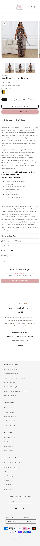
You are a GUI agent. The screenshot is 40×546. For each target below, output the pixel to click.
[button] (4, 7)
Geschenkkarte (8, 489)
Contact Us (7, 485)
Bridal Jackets (8, 446)
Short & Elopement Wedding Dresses (15, 391)
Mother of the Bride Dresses (12, 421)
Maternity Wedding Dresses (12, 395)
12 (4, 99)
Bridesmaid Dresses (10, 416)
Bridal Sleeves (8, 450)
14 (10, 99)
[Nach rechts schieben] (38, 68)
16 (17, 99)
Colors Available (20, 120)
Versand (3, 85)
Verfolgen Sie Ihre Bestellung (13, 463)
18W (24, 99)
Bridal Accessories (9, 437)
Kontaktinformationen (32, 539)
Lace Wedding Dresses (11, 373)
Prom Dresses (8, 408)
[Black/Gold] (3, 92)
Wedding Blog (8, 476)
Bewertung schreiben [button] (20, 281)
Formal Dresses (9, 412)
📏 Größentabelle (7, 120)
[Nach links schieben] (2, 68)
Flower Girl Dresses (10, 425)
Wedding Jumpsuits (10, 382)
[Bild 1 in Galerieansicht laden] (9, 68)
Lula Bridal (12, 536)
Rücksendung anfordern (11, 467)
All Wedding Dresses (10, 369)
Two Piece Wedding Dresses (12, 387)
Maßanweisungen (18, 227)
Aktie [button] (5, 262)
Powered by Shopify (20, 536)
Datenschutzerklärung (9, 539)
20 (31, 99)
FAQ (5, 471)
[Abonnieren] (30, 501)
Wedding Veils (8, 442)
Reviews (6, 480)
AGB (18, 539)
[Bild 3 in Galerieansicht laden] (30, 68)
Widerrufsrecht (31, 536)
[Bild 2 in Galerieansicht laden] (20, 68)
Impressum (21, 542)
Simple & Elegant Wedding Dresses (15, 378)
